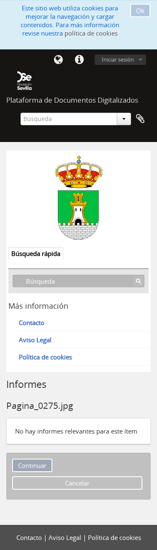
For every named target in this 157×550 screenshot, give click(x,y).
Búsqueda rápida (35, 253)
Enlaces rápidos (79, 59)
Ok (140, 10)
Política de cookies (45, 357)
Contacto (31, 322)
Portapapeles (140, 118)
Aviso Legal (35, 340)
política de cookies (91, 33)
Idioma (58, 59)
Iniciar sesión (118, 59)
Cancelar (77, 483)
